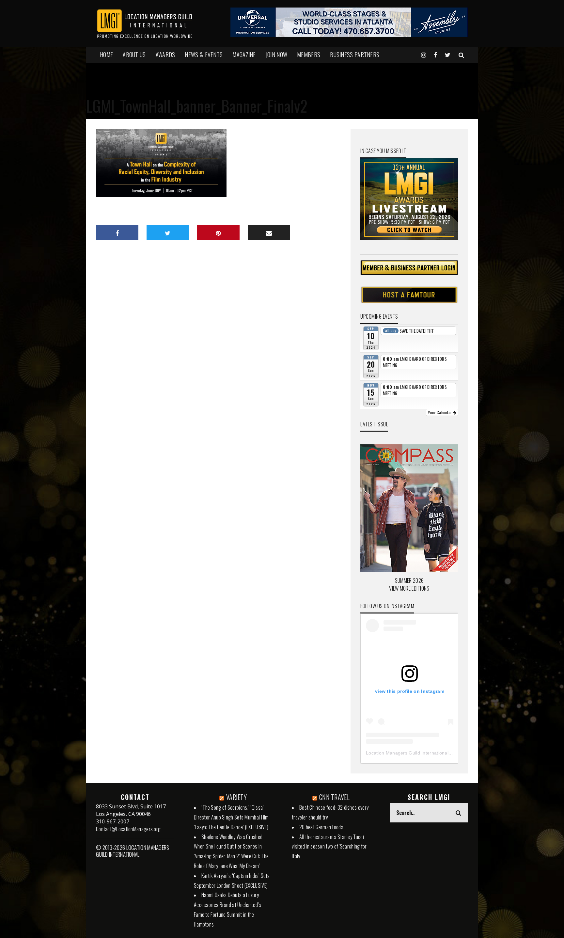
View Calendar (440, 412)
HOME (106, 54)
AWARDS (165, 54)
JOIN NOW (276, 54)
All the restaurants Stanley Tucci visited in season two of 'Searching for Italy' (329, 846)
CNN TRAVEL (334, 797)
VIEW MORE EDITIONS (409, 588)
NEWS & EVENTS (204, 54)
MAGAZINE (244, 54)
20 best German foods (321, 827)
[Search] (461, 54)
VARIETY (236, 797)
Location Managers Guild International (407, 752)
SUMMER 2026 (409, 580)
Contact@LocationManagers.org (128, 829)
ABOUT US (134, 54)
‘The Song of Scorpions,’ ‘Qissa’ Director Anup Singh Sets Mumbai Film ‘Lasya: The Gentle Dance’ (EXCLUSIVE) (231, 817)
